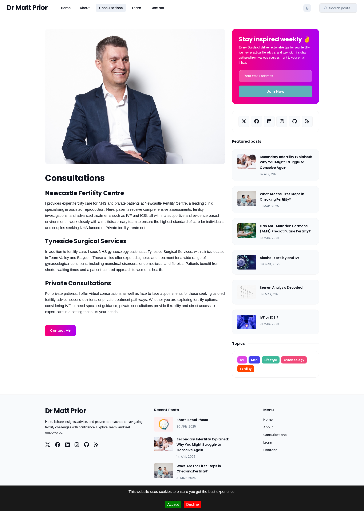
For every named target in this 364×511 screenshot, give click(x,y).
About (85, 8)
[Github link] (294, 121)
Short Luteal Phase (192, 419)
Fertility (246, 369)
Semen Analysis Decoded (281, 287)
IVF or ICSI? (269, 317)
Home (66, 8)
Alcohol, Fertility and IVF (280, 257)
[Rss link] (307, 121)
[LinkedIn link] (269, 121)
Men (254, 360)
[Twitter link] (243, 121)
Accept (173, 504)
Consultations (111, 8)
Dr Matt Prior (27, 7)
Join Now (275, 91)
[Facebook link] (256, 121)
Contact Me (60, 330)
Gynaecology (294, 360)
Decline (192, 504)
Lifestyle (270, 360)
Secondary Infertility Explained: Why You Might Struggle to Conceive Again (286, 162)
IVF (242, 360)
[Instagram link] (281, 121)
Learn (136, 8)
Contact (157, 8)
